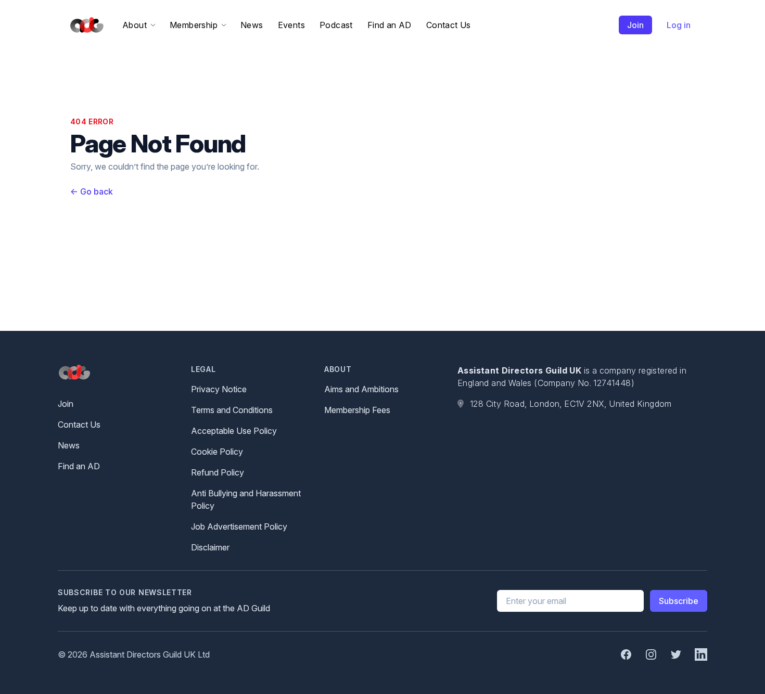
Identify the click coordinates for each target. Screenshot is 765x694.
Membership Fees (357, 410)
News (251, 25)
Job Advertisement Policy (239, 526)
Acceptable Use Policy (234, 431)
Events (291, 25)
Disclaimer (210, 547)
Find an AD (389, 25)
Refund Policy (217, 472)
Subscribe (678, 601)
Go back (91, 191)
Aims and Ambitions (361, 389)
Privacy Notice (219, 389)
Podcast (336, 25)
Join (635, 25)
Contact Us (448, 25)
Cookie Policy (217, 451)
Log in (679, 25)
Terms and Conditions (232, 410)
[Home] (85, 25)
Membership (194, 25)
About (134, 25)
